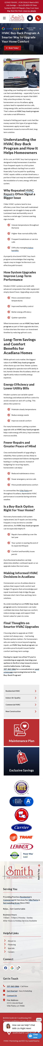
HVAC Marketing (11, 1041)
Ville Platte (24, 490)
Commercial (8, 900)
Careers (11, 952)
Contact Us (12, 995)
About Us (12, 941)
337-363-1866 (10, 669)
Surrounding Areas (11, 903)
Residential (25, 897)
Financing (12, 944)
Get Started (12, 991)
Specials (11, 948)
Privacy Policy (26, 1021)
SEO (23, 1041)
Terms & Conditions (11, 1021)
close (39, 1020)
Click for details (29, 11)
